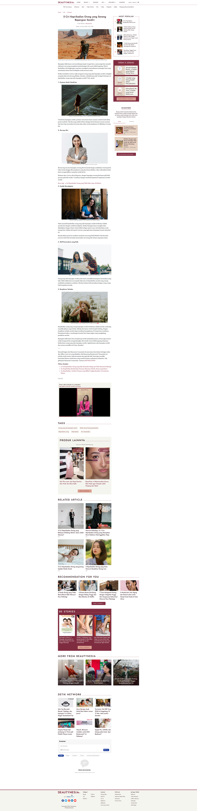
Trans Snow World (105, 805)
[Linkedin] (72, 800)
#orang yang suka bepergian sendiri (68, 428)
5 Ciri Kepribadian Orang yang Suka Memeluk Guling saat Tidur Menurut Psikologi (86, 366)
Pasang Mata (104, 794)
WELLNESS (112, 2)
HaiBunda (133, 801)
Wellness (93, 796)
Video (102, 7)
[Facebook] (63, 800)
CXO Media (133, 805)
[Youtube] (75, 800)
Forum (102, 798)
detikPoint (103, 801)
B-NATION (122, 2)
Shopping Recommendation (127, 7)
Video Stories (90, 7)
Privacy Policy (118, 801)
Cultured (69, 12)
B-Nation (85, 798)
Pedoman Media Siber (120, 796)
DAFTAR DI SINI (89, 360)
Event (119, 121)
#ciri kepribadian (85, 432)
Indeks (115, 7)
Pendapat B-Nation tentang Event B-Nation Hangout (130, 128)
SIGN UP (134, 2)
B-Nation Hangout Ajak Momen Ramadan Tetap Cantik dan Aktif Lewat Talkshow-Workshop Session (130, 142)
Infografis (109, 7)
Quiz (83, 7)
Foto (97, 7)
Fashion (92, 794)
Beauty (84, 794)
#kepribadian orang (64, 432)
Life (64, 12)
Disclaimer (117, 798)
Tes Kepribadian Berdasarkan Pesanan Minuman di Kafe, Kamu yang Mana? (84, 369)
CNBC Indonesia (135, 798)
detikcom (133, 794)
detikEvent (103, 803)
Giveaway (131, 121)
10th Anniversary (67, 7)
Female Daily (134, 803)
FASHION (95, 2)
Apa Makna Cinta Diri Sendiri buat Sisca (70, 386)
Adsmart (103, 796)
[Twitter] (66, 800)
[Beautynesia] (66, 2)
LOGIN (130, 2)
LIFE (103, 2)
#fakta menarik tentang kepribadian (89, 428)
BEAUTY (86, 2)
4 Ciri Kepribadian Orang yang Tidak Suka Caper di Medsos (83, 183)
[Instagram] (69, 800)
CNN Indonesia (134, 796)
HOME (78, 2)
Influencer (76, 7)
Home (59, 12)
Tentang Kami (118, 794)
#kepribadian (75, 432)
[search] (138, 2)
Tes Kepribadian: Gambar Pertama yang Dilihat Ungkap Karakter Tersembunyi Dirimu (85, 372)
